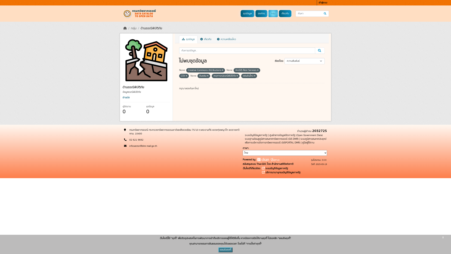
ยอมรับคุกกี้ (225, 250)
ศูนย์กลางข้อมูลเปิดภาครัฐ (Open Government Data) (296, 135)
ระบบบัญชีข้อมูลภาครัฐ (256, 135)
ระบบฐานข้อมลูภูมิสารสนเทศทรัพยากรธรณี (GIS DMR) (272, 139)
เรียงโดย (279, 61)
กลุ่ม (273, 13)
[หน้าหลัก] (125, 28)
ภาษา (245, 148)
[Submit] (325, 14)
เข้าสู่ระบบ (323, 2)
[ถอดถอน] (222, 70)
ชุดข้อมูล (247, 13)
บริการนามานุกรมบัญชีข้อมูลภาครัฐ (283, 172)
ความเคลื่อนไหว (228, 39)
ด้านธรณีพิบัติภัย (151, 28)
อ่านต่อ (126, 97)
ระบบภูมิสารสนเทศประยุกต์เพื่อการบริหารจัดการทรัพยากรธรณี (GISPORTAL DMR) (285, 140)
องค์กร (261, 13)
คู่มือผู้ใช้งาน (308, 142)
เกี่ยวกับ (285, 13)
